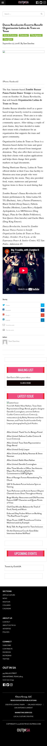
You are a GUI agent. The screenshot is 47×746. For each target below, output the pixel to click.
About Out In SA (9, 625)
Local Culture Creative (23, 716)
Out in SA (23, 730)
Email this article (10, 325)
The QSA (8, 39)
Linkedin (8, 320)
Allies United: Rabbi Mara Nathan (21, 460)
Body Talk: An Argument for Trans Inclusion (25, 526)
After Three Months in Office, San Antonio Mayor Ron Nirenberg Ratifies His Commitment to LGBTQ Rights (24, 471)
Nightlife (6, 602)
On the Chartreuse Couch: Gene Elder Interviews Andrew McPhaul (22, 532)
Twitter (8, 305)
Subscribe (25, 383)
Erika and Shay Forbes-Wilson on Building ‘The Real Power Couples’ (24, 514)
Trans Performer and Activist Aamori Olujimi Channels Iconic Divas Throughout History (25, 492)
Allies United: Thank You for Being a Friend (24, 432)
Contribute (8, 649)
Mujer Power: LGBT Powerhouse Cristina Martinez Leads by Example (24, 521)
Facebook (8, 310)
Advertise (7, 629)
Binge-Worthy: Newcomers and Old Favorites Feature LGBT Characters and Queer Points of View (25, 500)
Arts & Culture (10, 35)
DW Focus (23, 2)
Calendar (24, 35)
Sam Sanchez (28, 43)
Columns (7, 605)
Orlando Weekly (35, 705)
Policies (6, 632)
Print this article (10, 330)
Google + (8, 315)
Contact (6, 622)
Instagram (7, 656)
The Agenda (36, 35)
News (5, 598)
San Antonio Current (23, 708)
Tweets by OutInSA (13, 566)
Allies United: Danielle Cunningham (22, 464)
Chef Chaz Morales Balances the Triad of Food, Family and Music (23, 508)
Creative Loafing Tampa (15, 705)
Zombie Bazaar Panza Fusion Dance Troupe (22, 91)
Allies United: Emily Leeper (18, 449)
